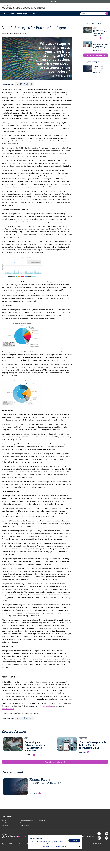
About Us (5, 823)
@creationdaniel (8, 709)
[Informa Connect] (106, 833)
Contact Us (41, 820)
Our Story (5, 826)
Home (4, 820)
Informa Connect (7, 5)
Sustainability (24, 826)
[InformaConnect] (99, 833)
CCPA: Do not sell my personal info (83, 836)
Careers (22, 823)
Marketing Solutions (26, 820)
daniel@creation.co (47, 706)
